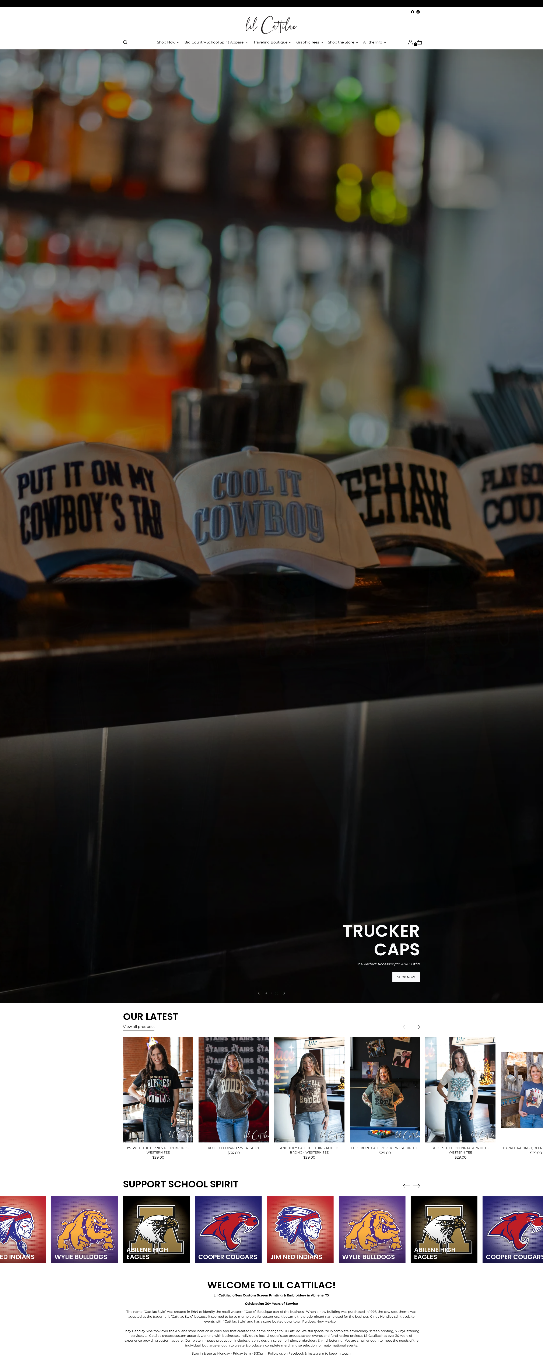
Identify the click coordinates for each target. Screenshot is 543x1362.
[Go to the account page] (408, 42)
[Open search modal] (125, 42)
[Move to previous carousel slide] (259, 993)
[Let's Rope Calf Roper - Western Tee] (385, 1090)
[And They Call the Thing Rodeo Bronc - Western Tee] (309, 1090)
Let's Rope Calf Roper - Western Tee (384, 1148)
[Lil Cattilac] (271, 25)
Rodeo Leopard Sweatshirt (234, 1148)
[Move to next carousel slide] (284, 993)
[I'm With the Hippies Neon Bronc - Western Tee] (158, 1090)
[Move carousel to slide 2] (271, 993)
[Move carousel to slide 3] (276, 993)
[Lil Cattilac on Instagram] (418, 12)
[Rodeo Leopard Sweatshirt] (234, 1090)
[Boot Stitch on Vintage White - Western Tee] (460, 1090)
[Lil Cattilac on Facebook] (412, 12)
